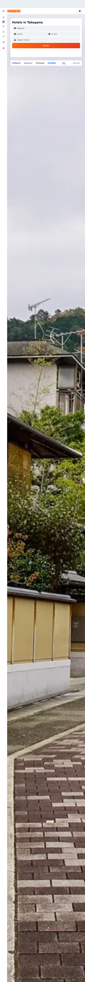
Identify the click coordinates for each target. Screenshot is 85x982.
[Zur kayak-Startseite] (13, 11)
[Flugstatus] (3, 36)
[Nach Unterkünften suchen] (3, 22)
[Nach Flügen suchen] (3, 17)
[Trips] (3, 42)
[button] (3, 11)
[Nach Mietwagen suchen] (3, 26)
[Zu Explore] (3, 32)
